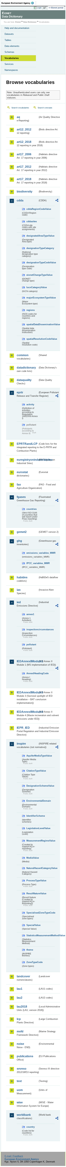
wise (20, 1102)
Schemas (9, 52)
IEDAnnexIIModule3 (27, 692)
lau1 (19, 988)
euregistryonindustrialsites (27, 459)
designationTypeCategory (32, 248)
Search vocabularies (20, 108)
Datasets (9, 34)
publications (25, 1056)
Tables (8, 40)
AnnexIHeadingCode (32, 673)
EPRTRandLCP (27, 443)
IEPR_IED (23, 727)
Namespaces (11, 70)
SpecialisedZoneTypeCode (32, 912)
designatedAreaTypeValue (32, 235)
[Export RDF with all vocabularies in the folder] (56, 201)
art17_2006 (24, 154)
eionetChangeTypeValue (32, 275)
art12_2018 (24, 141)
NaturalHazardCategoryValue (32, 868)
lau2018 (22, 1006)
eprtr (20, 392)
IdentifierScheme (32, 816)
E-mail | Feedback (14, 1156)
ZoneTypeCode (32, 962)
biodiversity (24, 191)
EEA (19, 3)
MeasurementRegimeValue (32, 840)
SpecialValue (32, 925)
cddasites (31, 221)
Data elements (12, 46)
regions (30, 310)
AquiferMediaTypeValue (32, 755)
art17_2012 (24, 166)
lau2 (19, 997)
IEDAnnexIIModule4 (27, 711)
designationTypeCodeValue (32, 262)
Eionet (18, 22)
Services (9, 64)
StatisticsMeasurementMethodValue (32, 935)
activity (30, 404)
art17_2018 (24, 179)
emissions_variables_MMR (32, 553)
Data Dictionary (29, 22)
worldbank (24, 1114)
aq (18, 117)
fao (19, 484)
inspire (21, 743)
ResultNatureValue (32, 893)
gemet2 (22, 531)
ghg (19, 540)
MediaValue (32, 857)
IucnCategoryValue (32, 287)
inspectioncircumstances (32, 629)
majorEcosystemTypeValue (32, 297)
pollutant (31, 644)
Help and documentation (17, 28)
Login (39, 8)
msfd (20, 1031)
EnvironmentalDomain (32, 801)
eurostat (22, 472)
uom (20, 1090)
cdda (20, 200)
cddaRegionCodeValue (32, 209)
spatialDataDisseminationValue (32, 324)
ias (19, 589)
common (23, 355)
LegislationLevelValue (32, 828)
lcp (19, 1019)
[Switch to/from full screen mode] (45, 8)
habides (22, 577)
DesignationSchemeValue (32, 785)
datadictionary (26, 367)
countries (31, 509)
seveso (21, 1068)
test (19, 1081)
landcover (23, 976)
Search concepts (45, 108)
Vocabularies (12, 58)
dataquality (24, 380)
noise (20, 1043)
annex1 (30, 614)
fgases (21, 496)
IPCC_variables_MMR (32, 563)
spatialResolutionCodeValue (32, 339)
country (30, 1127)
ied (19, 602)
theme (29, 949)
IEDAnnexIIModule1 (27, 661)
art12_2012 (24, 129)
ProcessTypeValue (32, 880)
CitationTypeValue (32, 770)
